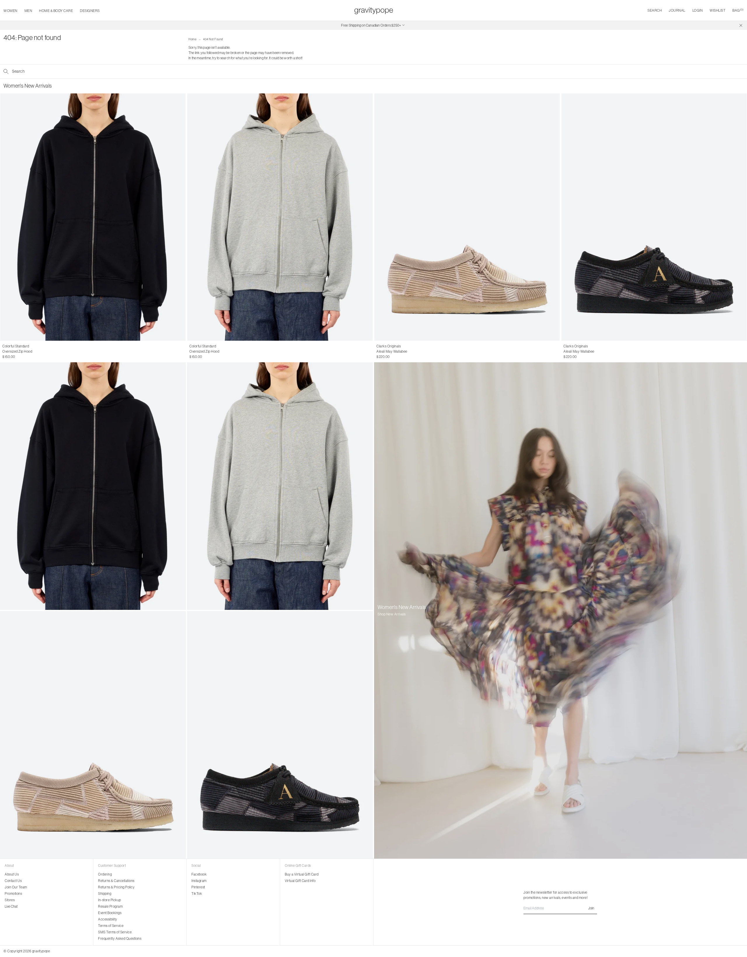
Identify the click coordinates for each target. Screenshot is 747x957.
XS (4, 351)
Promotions (13, 893)
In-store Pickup (109, 900)
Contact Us (13, 880)
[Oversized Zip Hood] (93, 217)
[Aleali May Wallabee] (467, 217)
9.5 (413, 351)
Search (654, 10)
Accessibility (107, 919)
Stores (10, 900)
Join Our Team (16, 887)
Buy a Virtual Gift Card (302, 874)
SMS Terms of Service (115, 932)
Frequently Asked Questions (119, 938)
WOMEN (11, 10)
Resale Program (110, 906)
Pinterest (198, 887)
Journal (677, 10)
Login (697, 10)
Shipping (104, 893)
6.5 (378, 351)
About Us (12, 874)
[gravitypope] (374, 10)
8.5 (401, 351)
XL (25, 351)
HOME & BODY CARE (56, 10)
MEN (28, 10)
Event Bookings (109, 913)
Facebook (199, 874)
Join (591, 908)
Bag (737, 10)
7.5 (390, 351)
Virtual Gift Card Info (300, 880)
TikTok (196, 893)
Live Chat (11, 906)
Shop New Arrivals (392, 614)
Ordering (105, 874)
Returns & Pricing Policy (116, 887)
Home (192, 39)
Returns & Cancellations (116, 880)
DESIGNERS (90, 10)
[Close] (740, 25)
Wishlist (717, 10)
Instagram (199, 880)
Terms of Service (110, 925)
